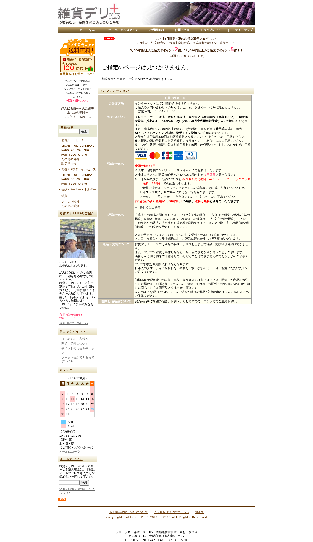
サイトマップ (244, 30)
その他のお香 (70, 159)
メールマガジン (71, 459)
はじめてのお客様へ (74, 339)
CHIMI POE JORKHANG (77, 145)
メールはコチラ (69, 451)
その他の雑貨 (70, 206)
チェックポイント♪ (74, 331)
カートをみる (89, 30)
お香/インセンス (72, 140)
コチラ (207, 301)
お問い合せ (182, 30)
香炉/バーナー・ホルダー (78, 189)
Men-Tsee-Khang (74, 154)
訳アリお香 (68, 163)
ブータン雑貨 (70, 201)
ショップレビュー (212, 30)
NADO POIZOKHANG (75, 150)
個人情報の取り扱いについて (128, 512)
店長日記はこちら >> (73, 323)
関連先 (199, 512)
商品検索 (67, 127)
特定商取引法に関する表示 (171, 512)
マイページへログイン (123, 30)
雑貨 (64, 196)
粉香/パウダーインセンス (79, 169)
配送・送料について (74, 343)
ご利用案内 (156, 30)
